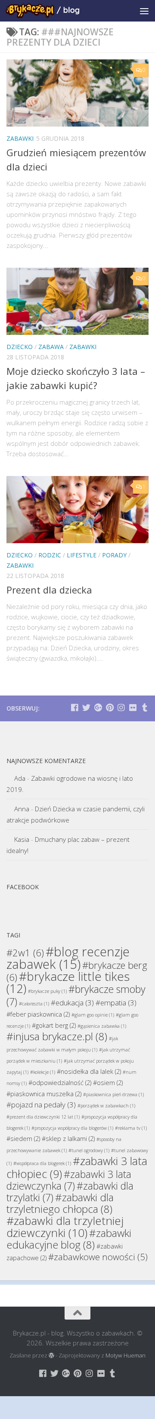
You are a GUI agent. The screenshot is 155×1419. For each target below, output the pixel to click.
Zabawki (20, 138)
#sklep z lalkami (68, 1139)
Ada (19, 778)
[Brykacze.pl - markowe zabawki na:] (75, 707)
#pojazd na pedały (41, 1105)
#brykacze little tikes (68, 982)
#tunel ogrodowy (88, 1150)
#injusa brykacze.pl (56, 1036)
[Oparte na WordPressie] (51, 1355)
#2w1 (25, 952)
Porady (114, 555)
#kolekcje (42, 1072)
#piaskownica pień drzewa (113, 1094)
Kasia (21, 839)
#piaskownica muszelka (43, 1094)
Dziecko (19, 347)
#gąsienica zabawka (102, 1026)
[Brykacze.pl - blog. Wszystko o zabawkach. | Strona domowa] (55, 10)
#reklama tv (131, 1128)
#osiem (108, 1083)
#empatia (116, 1003)
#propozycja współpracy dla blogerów (72, 1128)
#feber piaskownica (38, 1014)
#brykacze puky (47, 991)
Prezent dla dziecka (49, 589)
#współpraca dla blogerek (42, 1163)
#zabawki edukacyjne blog (68, 1239)
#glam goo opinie (92, 1015)
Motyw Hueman (125, 1355)
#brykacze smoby (76, 995)
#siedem (23, 1139)
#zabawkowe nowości (98, 1257)
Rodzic (49, 555)
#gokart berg (54, 1025)
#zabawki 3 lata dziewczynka (68, 1180)
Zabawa (51, 347)
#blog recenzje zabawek (68, 958)
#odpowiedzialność (59, 1083)
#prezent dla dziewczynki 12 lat (43, 1117)
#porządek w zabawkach (106, 1106)
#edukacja (72, 1003)
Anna (21, 808)
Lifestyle (81, 555)
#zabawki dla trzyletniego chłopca (60, 1203)
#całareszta (34, 1004)
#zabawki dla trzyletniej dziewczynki (65, 1226)
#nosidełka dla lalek (89, 1071)
